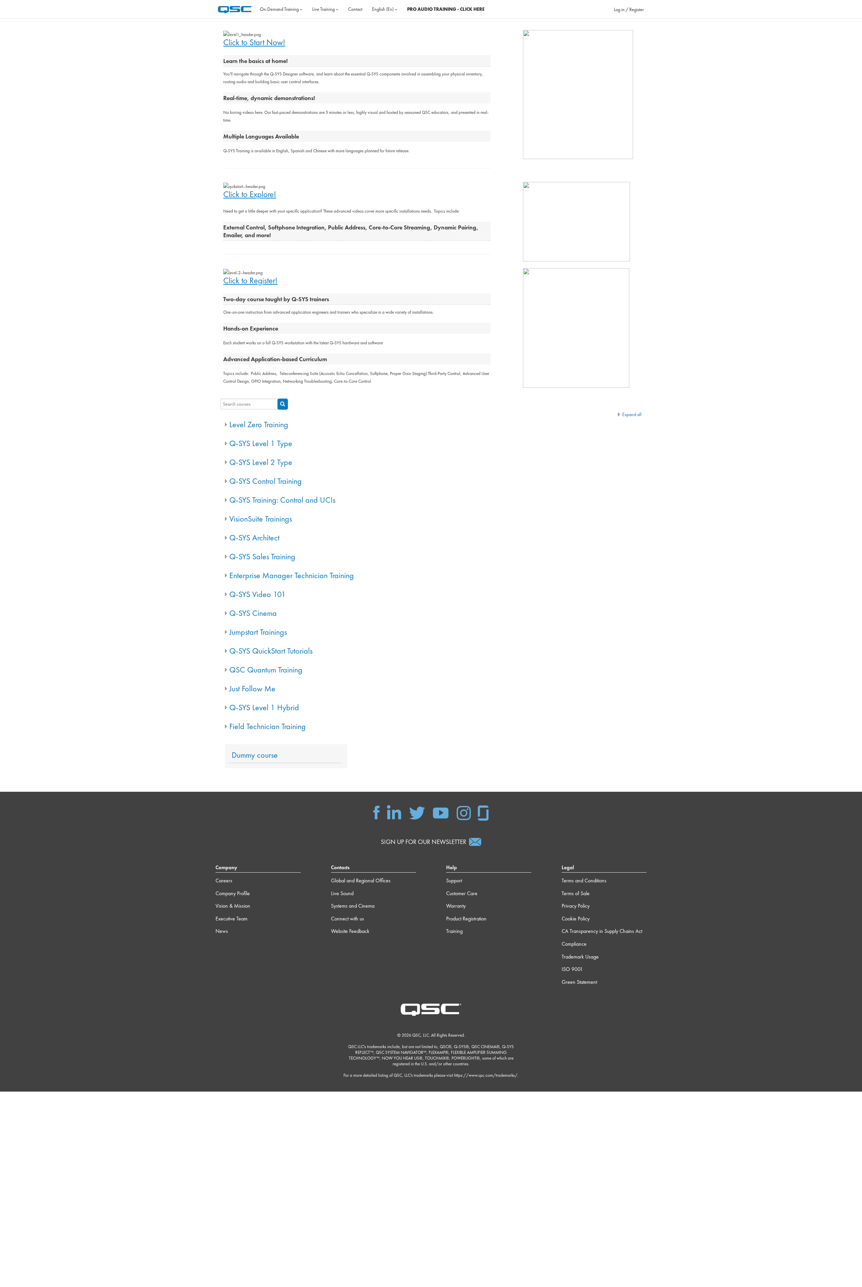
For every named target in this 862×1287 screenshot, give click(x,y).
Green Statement (579, 981)
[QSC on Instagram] (463, 812)
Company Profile (233, 893)
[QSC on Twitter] (417, 812)
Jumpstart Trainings (258, 632)
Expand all (631, 414)
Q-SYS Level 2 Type (260, 462)
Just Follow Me (252, 688)
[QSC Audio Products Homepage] (431, 1009)
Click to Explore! (249, 194)
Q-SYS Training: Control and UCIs (282, 500)
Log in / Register (629, 9)
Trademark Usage (580, 956)
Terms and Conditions (584, 880)
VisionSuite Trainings (260, 518)
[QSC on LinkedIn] (394, 812)
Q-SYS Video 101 (257, 594)
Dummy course (255, 755)
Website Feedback (350, 931)
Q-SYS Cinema (253, 613)
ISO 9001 (572, 969)
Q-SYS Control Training (265, 481)
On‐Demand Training (280, 9)
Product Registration (466, 918)
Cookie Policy (576, 918)
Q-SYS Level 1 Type (260, 443)
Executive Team (231, 918)
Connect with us (347, 918)
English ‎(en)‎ (383, 9)
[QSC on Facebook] (376, 812)
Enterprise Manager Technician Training (291, 575)
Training (454, 931)
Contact (355, 9)
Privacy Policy (576, 905)
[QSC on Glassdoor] (483, 812)
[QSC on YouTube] (440, 812)
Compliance (574, 943)
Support (454, 880)
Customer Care (461, 893)
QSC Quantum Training (265, 669)
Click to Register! (250, 280)
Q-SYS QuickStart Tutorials (270, 651)
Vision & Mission (233, 905)
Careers (224, 880)
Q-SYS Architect (254, 537)
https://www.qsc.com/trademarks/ (486, 1075)
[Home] (235, 8)
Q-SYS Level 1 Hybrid (264, 707)
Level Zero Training (258, 424)
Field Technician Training (267, 726)
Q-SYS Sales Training (262, 556)
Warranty (456, 905)
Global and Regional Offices (361, 880)
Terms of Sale (576, 893)
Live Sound (342, 893)
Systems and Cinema (352, 905)
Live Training (324, 9)
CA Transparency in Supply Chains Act (602, 931)
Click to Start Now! (254, 42)
